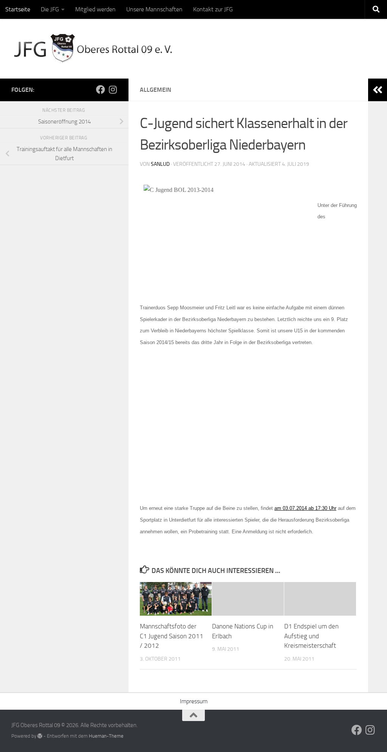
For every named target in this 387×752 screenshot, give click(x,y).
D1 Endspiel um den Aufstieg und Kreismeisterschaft (311, 635)
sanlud (160, 164)
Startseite (17, 9)
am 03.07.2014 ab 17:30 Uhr (305, 508)
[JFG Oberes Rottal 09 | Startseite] (94, 48)
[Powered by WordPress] (39, 735)
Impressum (193, 701)
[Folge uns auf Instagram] (112, 89)
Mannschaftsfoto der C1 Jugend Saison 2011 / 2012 (171, 635)
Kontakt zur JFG (213, 9)
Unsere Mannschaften (154, 9)
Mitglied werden (95, 9)
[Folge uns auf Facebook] (100, 89)
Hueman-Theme (106, 736)
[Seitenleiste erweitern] (377, 90)
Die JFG (50, 9)
